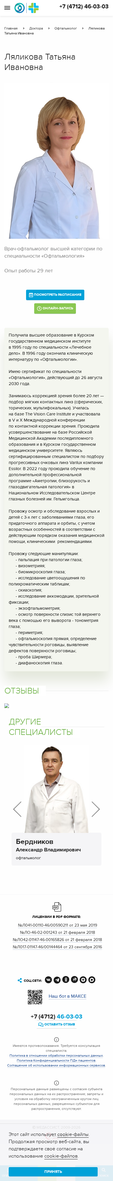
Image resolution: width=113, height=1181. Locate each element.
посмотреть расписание (57, 295)
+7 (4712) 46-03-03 (84, 6)
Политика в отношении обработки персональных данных (56, 1056)
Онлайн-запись (57, 308)
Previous (17, 809)
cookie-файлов (61, 1156)
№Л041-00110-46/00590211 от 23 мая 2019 (57, 925)
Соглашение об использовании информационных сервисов (56, 1065)
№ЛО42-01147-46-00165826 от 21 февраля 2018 (57, 939)
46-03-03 (56, 1017)
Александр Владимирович (48, 846)
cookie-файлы (73, 1134)
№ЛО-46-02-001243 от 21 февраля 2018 (57, 932)
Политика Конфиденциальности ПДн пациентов (56, 1060)
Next (96, 809)
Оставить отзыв (59, 1024)
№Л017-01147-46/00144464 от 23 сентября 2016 (57, 947)
